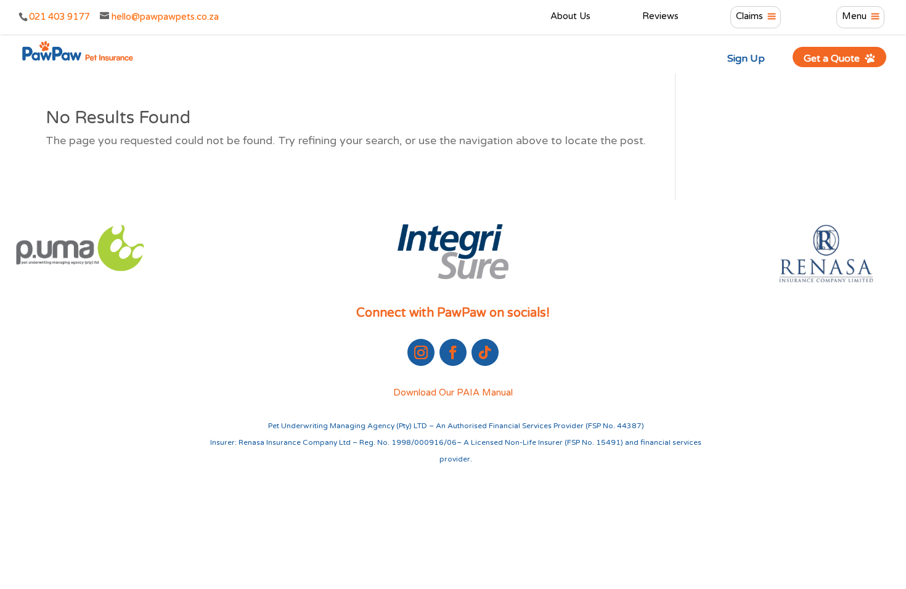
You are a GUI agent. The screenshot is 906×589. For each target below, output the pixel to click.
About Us (570, 17)
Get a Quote (833, 58)
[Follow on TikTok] (485, 352)
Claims (749, 17)
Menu (854, 17)
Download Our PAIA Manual (453, 392)
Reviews (660, 17)
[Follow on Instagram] (421, 352)
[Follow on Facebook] (453, 352)
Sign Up (746, 58)
